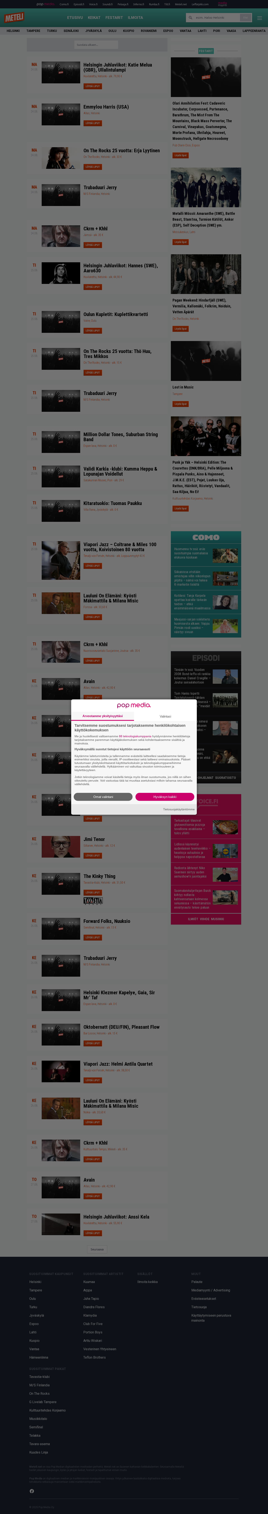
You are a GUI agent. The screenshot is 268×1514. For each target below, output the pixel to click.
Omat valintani (103, 796)
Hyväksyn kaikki (164, 796)
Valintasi (165, 716)
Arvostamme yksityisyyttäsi (102, 716)
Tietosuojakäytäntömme (179, 809)
